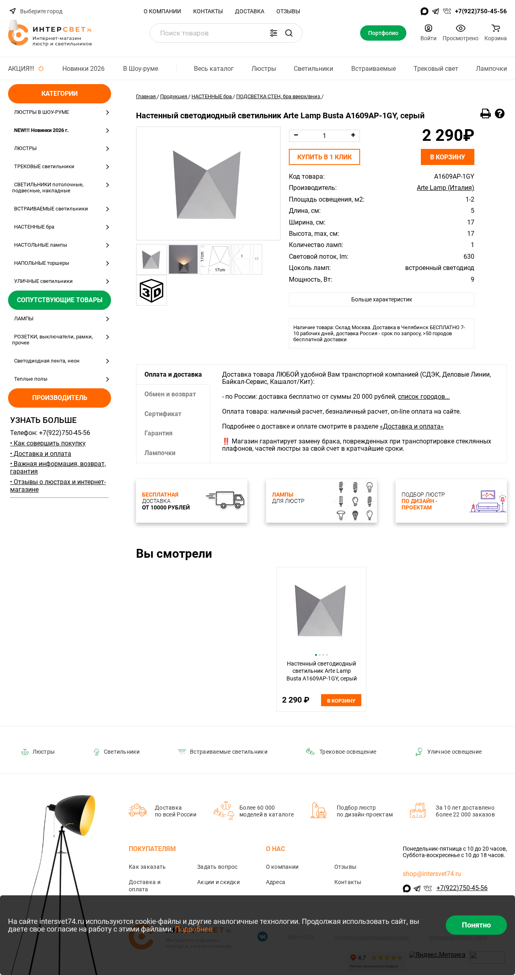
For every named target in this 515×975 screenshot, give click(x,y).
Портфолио (383, 33)
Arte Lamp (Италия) (445, 188)
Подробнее (193, 929)
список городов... (424, 396)
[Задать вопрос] (499, 114)
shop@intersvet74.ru (432, 874)
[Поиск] (289, 33)
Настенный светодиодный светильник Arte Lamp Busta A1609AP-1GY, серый (321, 671)
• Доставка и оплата (40, 454)
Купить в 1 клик (324, 157)
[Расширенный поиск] (274, 33)
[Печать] (485, 113)
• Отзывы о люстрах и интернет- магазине (58, 485)
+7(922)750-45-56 (481, 11)
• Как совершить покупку (48, 443)
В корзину (447, 157)
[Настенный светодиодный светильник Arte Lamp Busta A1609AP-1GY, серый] (208, 183)
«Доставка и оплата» (412, 426)
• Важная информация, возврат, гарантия (58, 467)
